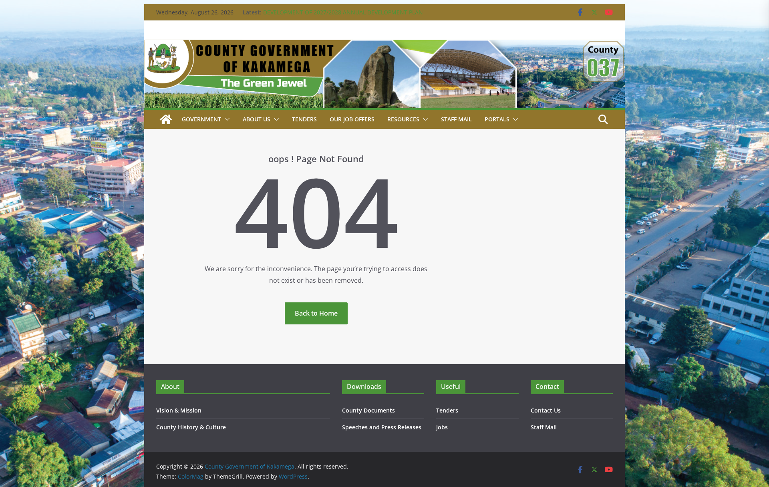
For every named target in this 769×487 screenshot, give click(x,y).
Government (201, 119)
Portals (497, 119)
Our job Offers (352, 119)
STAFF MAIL (456, 119)
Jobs (442, 427)
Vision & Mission (178, 410)
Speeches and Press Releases (381, 427)
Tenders (304, 119)
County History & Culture (191, 427)
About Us (256, 119)
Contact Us (546, 410)
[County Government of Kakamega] (384, 45)
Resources (403, 119)
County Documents (368, 410)
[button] (225, 119)
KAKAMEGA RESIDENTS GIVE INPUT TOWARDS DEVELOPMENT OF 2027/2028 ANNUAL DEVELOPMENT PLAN (343, 16)
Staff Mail (544, 427)
